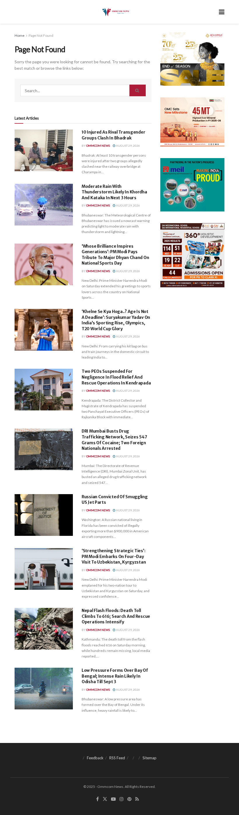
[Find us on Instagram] (121, 799)
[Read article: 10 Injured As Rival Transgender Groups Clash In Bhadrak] (44, 150)
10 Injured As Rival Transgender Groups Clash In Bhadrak (113, 135)
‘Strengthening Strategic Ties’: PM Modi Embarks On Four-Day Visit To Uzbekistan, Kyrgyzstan (114, 556)
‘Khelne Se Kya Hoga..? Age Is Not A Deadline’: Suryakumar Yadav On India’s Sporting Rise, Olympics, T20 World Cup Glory (116, 320)
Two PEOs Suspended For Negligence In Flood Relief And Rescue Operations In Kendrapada (116, 377)
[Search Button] (137, 90)
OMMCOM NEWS (98, 145)
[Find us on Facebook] (97, 799)
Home (19, 35)
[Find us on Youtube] (113, 799)
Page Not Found (41, 35)
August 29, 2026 (127, 145)
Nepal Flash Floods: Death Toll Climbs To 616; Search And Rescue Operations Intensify (116, 616)
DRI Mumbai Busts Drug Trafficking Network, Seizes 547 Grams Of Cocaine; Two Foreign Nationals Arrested (114, 440)
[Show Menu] (221, 12)
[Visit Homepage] (115, 12)
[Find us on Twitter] (105, 799)
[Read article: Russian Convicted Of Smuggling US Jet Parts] (44, 515)
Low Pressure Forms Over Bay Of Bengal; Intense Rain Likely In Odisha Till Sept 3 (115, 676)
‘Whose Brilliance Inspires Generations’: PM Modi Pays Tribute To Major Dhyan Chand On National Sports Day (115, 255)
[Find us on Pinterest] (129, 799)
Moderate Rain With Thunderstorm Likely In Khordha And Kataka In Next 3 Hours (114, 192)
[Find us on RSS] (137, 799)
